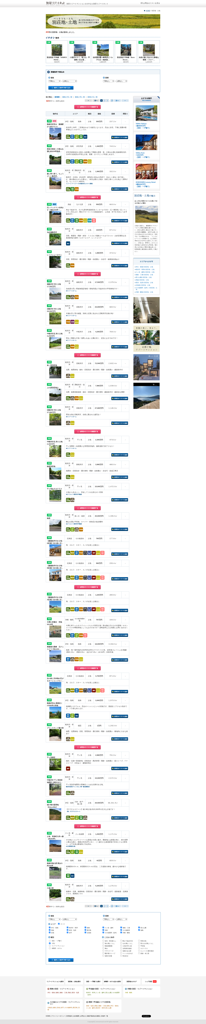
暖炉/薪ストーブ (110, 953)
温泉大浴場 (108, 956)
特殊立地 (143, 941)
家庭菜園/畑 (108, 946)
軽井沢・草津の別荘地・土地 (145, 269)
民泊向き (125, 956)
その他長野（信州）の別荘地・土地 (146, 288)
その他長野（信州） (111, 933)
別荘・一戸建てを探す (93, 981)
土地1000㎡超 (127, 946)
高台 (106, 948)
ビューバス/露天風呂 (147, 951)
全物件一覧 (104, 1016)
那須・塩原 (72, 930)
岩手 (70, 933)
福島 (142, 930)
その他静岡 (126, 930)
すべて (63, 924)
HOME (148, 11)
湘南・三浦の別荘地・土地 (144, 275)
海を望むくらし (110, 943)
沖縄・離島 (126, 933)
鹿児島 (89, 930)
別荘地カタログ (132, 981)
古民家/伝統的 (127, 948)
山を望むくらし (128, 943)
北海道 (89, 933)
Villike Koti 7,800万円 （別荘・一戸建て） (143, 155)
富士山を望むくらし (147, 943)
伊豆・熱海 (54, 928)
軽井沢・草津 (73, 928)
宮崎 (106, 930)
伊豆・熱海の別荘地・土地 (144, 267)
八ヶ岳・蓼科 (109, 928)
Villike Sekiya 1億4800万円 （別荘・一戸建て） (143, 126)
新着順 (57, 97)
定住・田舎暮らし (110, 941)
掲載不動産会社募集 (93, 1016)
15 (112, 100)
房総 (52, 930)
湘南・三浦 (126, 928)
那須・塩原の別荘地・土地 (144, 282)
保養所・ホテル (57, 948)
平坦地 (143, 946)
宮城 (52, 933)
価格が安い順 (67, 97)
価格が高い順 (80, 97)
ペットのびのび (128, 953)
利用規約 (69, 1016)
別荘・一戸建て (57, 941)
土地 (53, 943)
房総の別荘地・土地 (142, 280)
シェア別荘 (150, 981)
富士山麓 (143, 928)
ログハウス (144, 948)
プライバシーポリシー (58, 1016)
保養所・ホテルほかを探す (112, 981)
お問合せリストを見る (151, 3)
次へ (117, 100)
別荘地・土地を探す (74, 981)
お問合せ (83, 1016)
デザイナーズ (109, 951)
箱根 (88, 928)
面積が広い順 (93, 97)
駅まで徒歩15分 (128, 941)
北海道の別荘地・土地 (143, 285)
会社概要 (76, 1016)
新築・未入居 (145, 953)
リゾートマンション (58, 946)
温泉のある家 (127, 951)
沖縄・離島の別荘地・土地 (144, 292)
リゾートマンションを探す (55, 981)
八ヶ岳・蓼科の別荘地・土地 (145, 272)
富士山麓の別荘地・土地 (144, 277)
